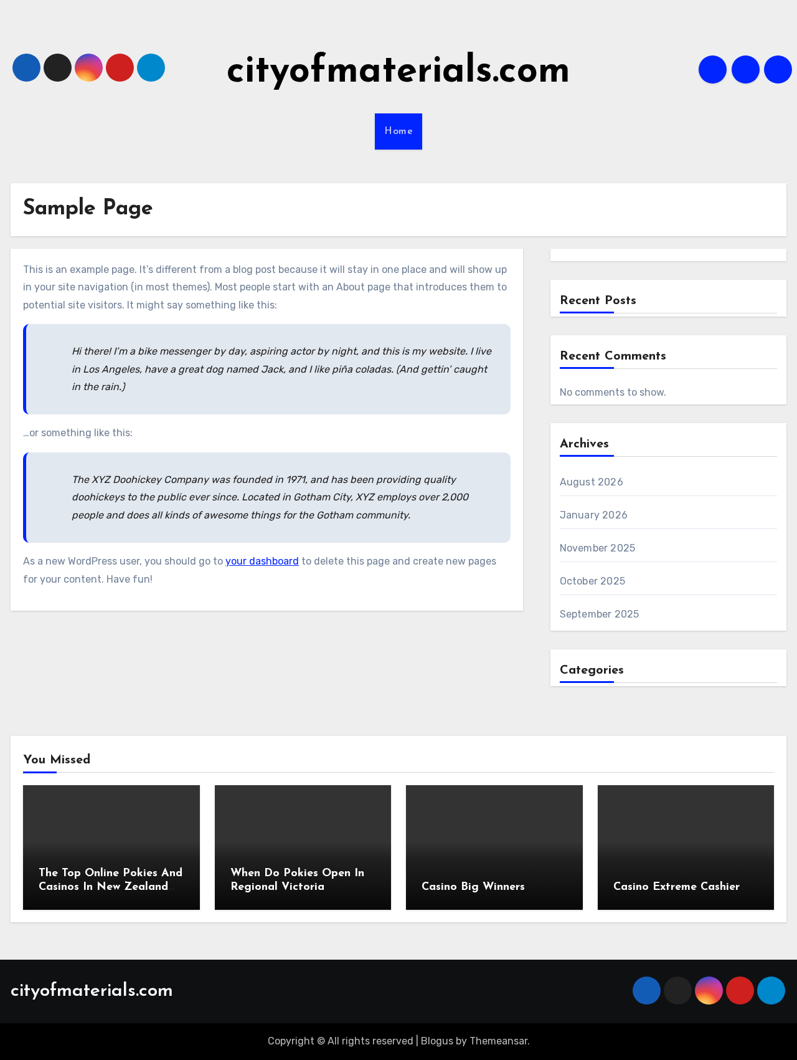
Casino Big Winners (473, 887)
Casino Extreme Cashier (676, 887)
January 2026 (594, 515)
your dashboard (262, 561)
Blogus (437, 1041)
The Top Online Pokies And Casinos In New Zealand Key (110, 887)
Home (398, 131)
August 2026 (591, 482)
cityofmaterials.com (398, 72)
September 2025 (599, 614)
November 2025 (598, 548)
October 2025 (592, 581)
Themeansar (498, 1041)
